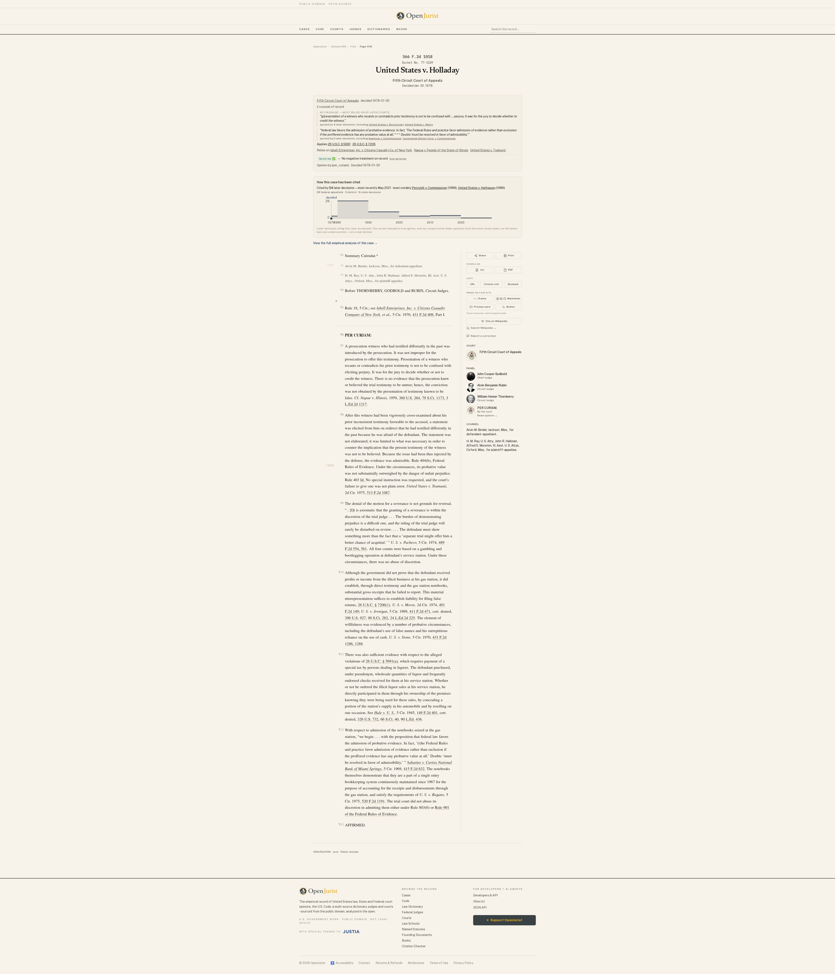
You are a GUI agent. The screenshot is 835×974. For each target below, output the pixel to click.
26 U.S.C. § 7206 (364, 144)
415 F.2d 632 (414, 768)
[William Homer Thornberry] (470, 399)
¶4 (342, 290)
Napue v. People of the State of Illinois (441, 150)
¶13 (341, 824)
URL (472, 284)
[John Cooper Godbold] (470, 376)
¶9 (342, 503)
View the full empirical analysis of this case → (345, 243)
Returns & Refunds (389, 963)
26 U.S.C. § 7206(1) (374, 604)
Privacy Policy (463, 963)
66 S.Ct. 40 (390, 719)
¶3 (342, 275)
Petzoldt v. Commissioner (429, 188)
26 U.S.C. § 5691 (339, 144)
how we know (397, 158)
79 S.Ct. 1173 (433, 397)
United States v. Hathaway (476, 188)
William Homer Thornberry (495, 396)
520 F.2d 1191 (373, 801)
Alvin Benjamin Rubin (492, 385)
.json (335, 851)
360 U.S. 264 (409, 397)
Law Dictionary (412, 906)
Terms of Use (438, 963)
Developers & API (485, 895)
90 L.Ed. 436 (411, 719)
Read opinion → (487, 415)
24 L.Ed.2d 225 (402, 617)
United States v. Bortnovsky (386, 124)
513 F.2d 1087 (378, 492)
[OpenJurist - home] (417, 16)
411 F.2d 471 (419, 611)
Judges (355, 29)
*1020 (330, 465)
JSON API (480, 907)
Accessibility (342, 963)
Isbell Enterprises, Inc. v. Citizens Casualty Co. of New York (371, 150)
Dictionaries (378, 29)
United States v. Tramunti (488, 150)
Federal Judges (412, 912)
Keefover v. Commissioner (385, 138)
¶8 (342, 414)
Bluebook (513, 284)
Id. (362, 479)
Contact (364, 963)
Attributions (416, 963)
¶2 (342, 265)
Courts (336, 29)
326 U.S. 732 (367, 719)
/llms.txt (479, 901)
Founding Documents (417, 935)
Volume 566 (338, 46)
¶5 (342, 307)
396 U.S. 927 (355, 617)
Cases (304, 29)
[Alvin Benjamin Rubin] (470, 387)
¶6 (342, 334)
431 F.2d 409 (422, 314)
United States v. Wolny (419, 124)
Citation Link (491, 284)
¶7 (342, 345)
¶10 (341, 572)
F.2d (353, 46)
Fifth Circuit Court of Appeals (418, 80)
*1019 (330, 265)
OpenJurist (320, 46)
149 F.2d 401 (427, 712)
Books (401, 29)
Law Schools (411, 923)
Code (320, 29)
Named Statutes (413, 929)
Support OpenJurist (504, 920)
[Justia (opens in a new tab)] (351, 931)
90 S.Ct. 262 (378, 617)
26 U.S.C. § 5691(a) (382, 661)
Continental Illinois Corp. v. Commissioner (429, 138)
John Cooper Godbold (492, 374)
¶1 (342, 255)
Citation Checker (414, 946)
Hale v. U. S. (384, 712)
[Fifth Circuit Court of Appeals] (470, 410)
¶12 (341, 729)
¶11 (341, 654)
